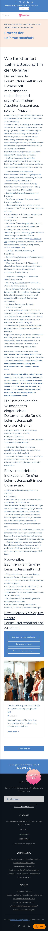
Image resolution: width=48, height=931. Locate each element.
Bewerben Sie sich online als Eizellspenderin (24, 874)
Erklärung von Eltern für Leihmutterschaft (23, 870)
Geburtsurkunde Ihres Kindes (23, 863)
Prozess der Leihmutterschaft (24, 902)
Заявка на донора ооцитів (24, 651)
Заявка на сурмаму (24, 644)
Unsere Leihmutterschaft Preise (24, 899)
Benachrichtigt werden (24, 807)
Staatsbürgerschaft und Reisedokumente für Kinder (24, 895)
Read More (12, 732)
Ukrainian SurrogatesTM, (19, 920)
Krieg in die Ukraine (24, 877)
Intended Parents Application (24, 637)
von (12, 292)
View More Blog (24, 749)
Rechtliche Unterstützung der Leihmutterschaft (24, 859)
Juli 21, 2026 (13, 716)
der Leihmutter (29, 158)
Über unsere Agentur (24, 891)
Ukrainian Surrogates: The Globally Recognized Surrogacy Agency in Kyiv (24, 708)
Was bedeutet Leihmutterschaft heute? (24, 906)
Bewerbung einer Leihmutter (24, 866)
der (36, 184)
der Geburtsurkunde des (19, 304)
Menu (6, 15)
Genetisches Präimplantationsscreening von (22, 193)
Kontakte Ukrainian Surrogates (24, 910)
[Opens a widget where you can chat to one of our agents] (39, 927)
